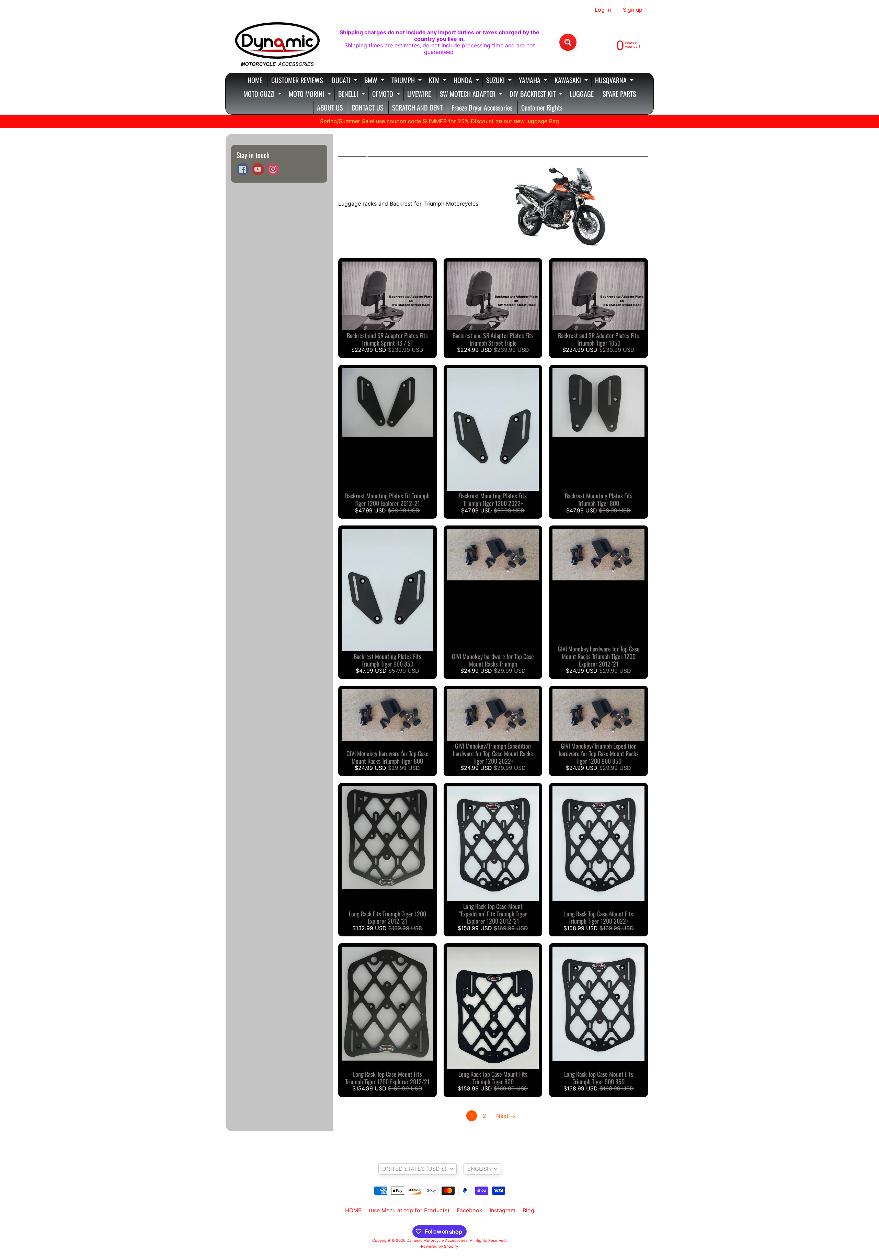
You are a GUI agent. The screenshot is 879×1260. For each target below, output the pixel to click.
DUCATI (345, 81)
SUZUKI (499, 81)
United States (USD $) (414, 1168)
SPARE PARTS (619, 94)
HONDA (467, 81)
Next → (505, 1115)
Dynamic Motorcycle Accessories (437, 1240)
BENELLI (352, 95)
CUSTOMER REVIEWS (297, 80)
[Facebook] (243, 169)
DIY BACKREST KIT (537, 95)
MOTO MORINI (311, 95)
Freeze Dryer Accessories (482, 107)
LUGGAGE (582, 94)
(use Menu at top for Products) (409, 1210)
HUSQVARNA (615, 81)
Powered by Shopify (439, 1246)
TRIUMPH (407, 81)
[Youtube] (258, 169)
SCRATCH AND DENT (417, 107)
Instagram (502, 1210)
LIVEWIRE (419, 94)
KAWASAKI (572, 81)
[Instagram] (273, 169)
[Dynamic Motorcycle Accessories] (276, 42)
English (479, 1168)
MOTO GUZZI (263, 95)
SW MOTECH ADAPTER (472, 95)
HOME (255, 80)
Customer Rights (541, 107)
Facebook (469, 1210)
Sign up (632, 9)
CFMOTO (387, 95)
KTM (438, 81)
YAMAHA (534, 81)
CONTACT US (367, 107)
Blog (528, 1210)
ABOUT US (330, 107)
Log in (603, 9)
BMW (375, 81)
